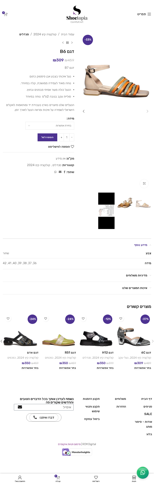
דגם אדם (32, 352)
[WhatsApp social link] (55, 172)
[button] (147, 111)
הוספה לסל (47, 137)
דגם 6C (146, 352)
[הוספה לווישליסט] (120, 318)
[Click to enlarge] (144, 183)
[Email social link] (60, 172)
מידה (71, 118)
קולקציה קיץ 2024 (45, 34)
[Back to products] (67, 43)
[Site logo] (77, 14)
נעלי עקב (123, 357)
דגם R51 (70, 352)
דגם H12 (108, 352)
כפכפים (49, 357)
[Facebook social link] (64, 172)
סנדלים (24, 34)
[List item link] (141, 398)
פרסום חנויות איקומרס (69, 444)
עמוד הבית (67, 34)
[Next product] (63, 43)
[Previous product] (72, 43)
